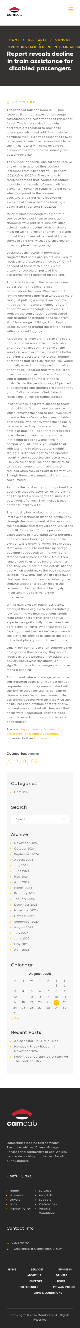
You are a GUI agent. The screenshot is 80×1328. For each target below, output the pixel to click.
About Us (46, 1195)
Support (45, 1200)
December (25, 905)
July (21, 865)
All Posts (37, 40)
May (21, 877)
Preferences (48, 1204)
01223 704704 (21, 1243)
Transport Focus (46, 738)
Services (45, 1191)
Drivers (15, 1200)
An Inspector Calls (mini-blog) (37, 1041)
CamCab (63, 40)
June (22, 871)
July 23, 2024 (17, 102)
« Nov (15, 1018)
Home (14, 40)
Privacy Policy (20, 1209)
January (24, 899)
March (23, 888)
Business (16, 1195)
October (24, 849)
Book (13, 1204)
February (25, 893)
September (26, 854)
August (23, 860)
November (26, 843)
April (22, 882)
